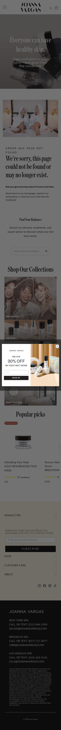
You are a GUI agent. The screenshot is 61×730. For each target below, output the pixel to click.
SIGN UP (16, 378)
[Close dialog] (57, 346)
